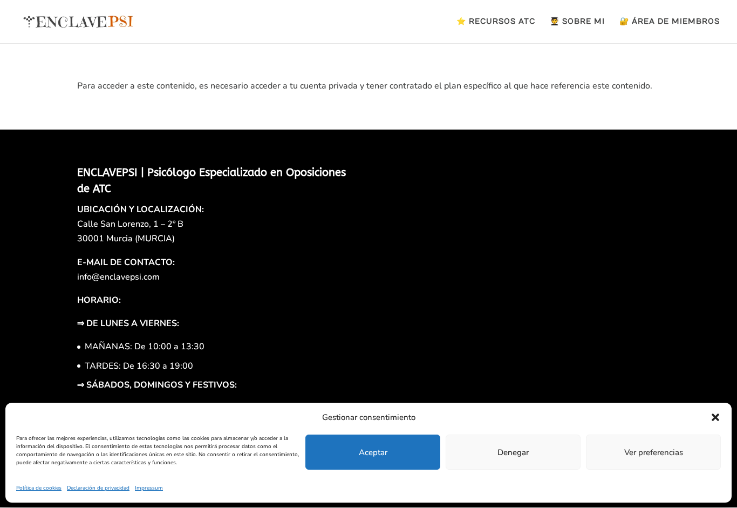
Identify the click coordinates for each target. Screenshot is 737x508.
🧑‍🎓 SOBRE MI (577, 22)
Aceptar (373, 452)
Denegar (513, 452)
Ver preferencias (653, 452)
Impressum (149, 488)
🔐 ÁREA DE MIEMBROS (669, 22)
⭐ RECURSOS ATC (495, 22)
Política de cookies (39, 488)
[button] (715, 417)
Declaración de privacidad (98, 488)
